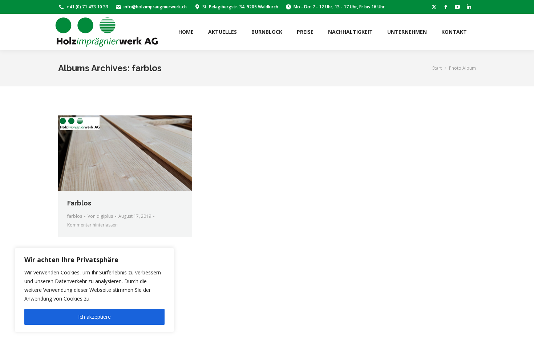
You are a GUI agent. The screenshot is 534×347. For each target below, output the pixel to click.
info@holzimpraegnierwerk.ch (155, 7)
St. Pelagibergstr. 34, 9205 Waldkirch (240, 7)
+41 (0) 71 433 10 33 (87, 7)
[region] (94, 290)
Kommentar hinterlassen (92, 225)
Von (100, 216)
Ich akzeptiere (94, 316)
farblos (74, 216)
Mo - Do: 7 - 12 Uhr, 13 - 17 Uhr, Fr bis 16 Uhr (339, 7)
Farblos (79, 203)
